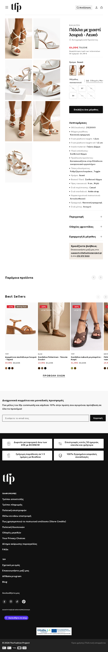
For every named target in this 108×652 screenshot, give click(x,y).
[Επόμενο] (100, 277)
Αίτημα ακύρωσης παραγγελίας (19, 543)
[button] (6, 7)
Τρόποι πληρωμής (12, 504)
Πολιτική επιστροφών (14, 510)
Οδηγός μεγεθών (11, 532)
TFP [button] (4, 559)
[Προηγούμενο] (93, 277)
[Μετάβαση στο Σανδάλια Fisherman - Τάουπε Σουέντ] (54, 326)
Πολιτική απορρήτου (95, 643)
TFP (7, 354)
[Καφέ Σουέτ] (39, 368)
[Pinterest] (24, 601)
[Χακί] (72, 368)
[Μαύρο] (9, 368)
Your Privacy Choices (13, 538)
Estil (40, 354)
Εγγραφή (98, 418)
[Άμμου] (81, 70)
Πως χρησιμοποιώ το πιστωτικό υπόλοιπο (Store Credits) (34, 521)
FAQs (5, 549)
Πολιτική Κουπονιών (13, 527)
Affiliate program (11, 576)
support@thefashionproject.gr (86, 253)
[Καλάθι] (101, 7)
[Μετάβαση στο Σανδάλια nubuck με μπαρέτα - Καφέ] (87, 326)
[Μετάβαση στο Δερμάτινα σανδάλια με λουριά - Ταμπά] (21, 326)
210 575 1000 (83, 256)
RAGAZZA (74, 25)
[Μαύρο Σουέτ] (45, 368)
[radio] (73, 88)
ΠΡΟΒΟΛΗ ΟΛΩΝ (54, 375)
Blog (4, 581)
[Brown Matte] (12, 368)
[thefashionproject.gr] (8, 478)
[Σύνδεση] (96, 7)
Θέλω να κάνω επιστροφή (16, 515)
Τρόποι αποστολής (12, 499)
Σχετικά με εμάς (11, 565)
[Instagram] (11, 601)
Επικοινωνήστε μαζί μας (15, 570)
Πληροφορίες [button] (9, 493)
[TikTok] (17, 601)
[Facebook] (4, 601)
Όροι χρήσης (77, 643)
